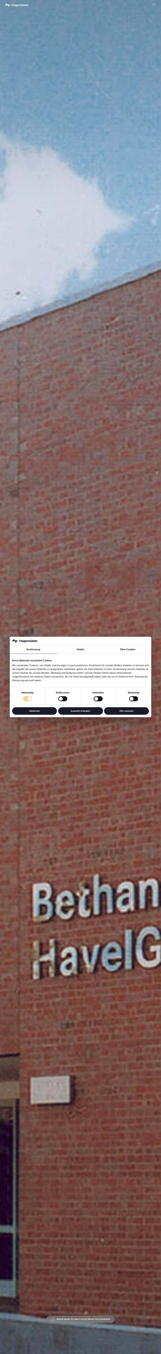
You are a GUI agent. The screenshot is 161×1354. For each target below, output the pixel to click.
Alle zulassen (126, 711)
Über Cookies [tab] (127, 649)
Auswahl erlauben (80, 711)
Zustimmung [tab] (33, 649)
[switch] (62, 698)
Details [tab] (80, 649)
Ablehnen (34, 711)
